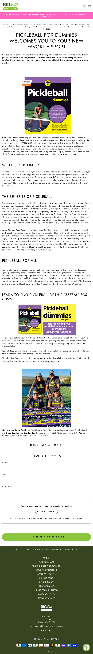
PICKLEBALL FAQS (46, 562)
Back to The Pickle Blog (48, 537)
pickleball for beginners (67, 27)
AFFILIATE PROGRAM (46, 574)
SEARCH (46, 558)
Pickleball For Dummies (13, 60)
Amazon (51, 361)
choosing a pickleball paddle (59, 25)
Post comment (46, 511)
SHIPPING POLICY (46, 578)
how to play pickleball (29, 27)
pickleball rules (82, 27)
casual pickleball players (39, 25)
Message (7, 487)
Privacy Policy (55, 518)
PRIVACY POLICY (46, 586)
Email (5, 475)
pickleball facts (52, 27)
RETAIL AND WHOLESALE (46, 570)
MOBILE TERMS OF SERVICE (46, 590)
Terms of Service (71, 518)
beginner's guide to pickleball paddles (16, 25)
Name (5, 463)
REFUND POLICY (46, 582)
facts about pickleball (78, 25)
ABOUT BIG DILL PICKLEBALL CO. (46, 566)
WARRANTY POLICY (46, 594)
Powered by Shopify (46, 652)
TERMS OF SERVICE (46, 598)
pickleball (42, 27)
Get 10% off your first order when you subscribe (46, 549)
